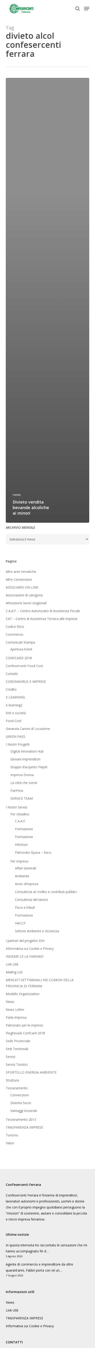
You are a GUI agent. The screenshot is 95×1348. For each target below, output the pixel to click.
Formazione (24, 829)
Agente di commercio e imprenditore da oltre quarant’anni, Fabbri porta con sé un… (39, 1267)
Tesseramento (17, 1088)
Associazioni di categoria (24, 595)
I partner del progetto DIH (25, 940)
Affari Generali (25, 868)
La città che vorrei (23, 782)
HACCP (20, 923)
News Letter (15, 1009)
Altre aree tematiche (21, 571)
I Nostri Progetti (18, 744)
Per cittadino (19, 814)
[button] (86, 8)
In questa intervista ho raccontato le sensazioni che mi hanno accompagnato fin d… (46, 1248)
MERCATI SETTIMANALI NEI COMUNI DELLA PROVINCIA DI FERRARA (40, 983)
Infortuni (21, 844)
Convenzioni (19, 1095)
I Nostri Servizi (16, 807)
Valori (10, 1143)
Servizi (10, 1056)
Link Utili (12, 964)
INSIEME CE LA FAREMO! (24, 956)
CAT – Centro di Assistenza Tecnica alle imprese (41, 618)
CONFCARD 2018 (19, 658)
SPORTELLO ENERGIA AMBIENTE (31, 1072)
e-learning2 (14, 705)
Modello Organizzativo (22, 994)
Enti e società (16, 713)
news (17, 494)
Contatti (12, 673)
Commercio (14, 634)
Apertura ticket (21, 649)
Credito (11, 689)
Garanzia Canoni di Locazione (28, 728)
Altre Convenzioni (19, 579)
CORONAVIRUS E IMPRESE (26, 681)
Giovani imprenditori (25, 759)
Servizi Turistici (17, 1064)
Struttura (12, 1080)
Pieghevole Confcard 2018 (25, 1033)
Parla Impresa (16, 1017)
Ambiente (22, 876)
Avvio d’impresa (26, 884)
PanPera (16, 790)
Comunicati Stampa (20, 642)
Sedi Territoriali (17, 1049)
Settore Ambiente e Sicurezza (37, 931)
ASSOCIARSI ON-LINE (22, 587)
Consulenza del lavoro (31, 899)
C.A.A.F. (20, 821)
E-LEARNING (15, 697)
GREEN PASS (15, 736)
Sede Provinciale (18, 1041)
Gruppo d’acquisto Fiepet (29, 767)
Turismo (12, 1135)
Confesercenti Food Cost (24, 666)
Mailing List (14, 972)
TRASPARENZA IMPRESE (24, 1127)
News (10, 1001)
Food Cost (13, 721)
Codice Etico (15, 626)
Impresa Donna (22, 775)
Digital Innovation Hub (27, 751)
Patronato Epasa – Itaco (33, 852)
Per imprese (19, 861)
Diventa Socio (20, 1103)
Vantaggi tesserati (23, 1110)
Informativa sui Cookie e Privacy (30, 948)
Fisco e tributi (25, 907)
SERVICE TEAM (21, 798)
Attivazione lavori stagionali (26, 603)
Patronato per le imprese (24, 1025)
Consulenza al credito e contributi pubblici (46, 892)
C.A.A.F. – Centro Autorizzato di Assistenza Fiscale (43, 611)
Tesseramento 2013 (21, 1119)
